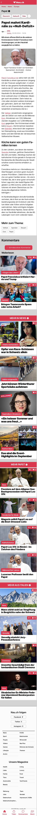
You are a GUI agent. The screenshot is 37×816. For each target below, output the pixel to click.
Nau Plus (22, 743)
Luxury (22, 770)
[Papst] (18, 11)
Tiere (4, 777)
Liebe (5, 770)
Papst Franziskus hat (10, 78)
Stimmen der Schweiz (27, 747)
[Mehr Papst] (18, 464)
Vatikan (8, 113)
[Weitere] (29, 16)
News (10, 6)
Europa (16, 6)
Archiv (5, 754)
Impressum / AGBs (26, 797)
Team (21, 791)
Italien (9, 33)
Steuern (9, 126)
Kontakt (22, 794)
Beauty (5, 784)
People (5, 740)
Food (21, 774)
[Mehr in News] (18, 318)
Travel (22, 777)
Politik (22, 733)
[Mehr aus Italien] (18, 585)
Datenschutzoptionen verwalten (10, 801)
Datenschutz (7, 797)
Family (5, 774)
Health (5, 767)
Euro (3, 118)
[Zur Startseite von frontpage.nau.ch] (18, 2)
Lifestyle (6, 750)
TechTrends (23, 781)
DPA (8, 31)
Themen (22, 750)
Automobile (7, 781)
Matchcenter (24, 736)
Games (5, 747)
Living (22, 767)
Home (4, 6)
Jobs (4, 794)
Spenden (8, 129)
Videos (5, 743)
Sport (5, 736)
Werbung (6, 791)
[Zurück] (1, 2)
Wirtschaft (23, 740)
